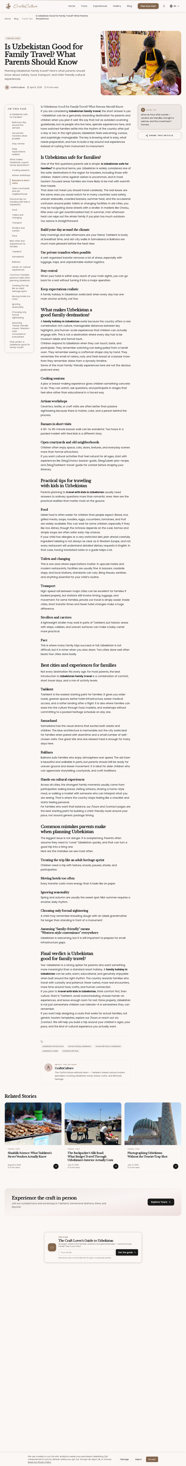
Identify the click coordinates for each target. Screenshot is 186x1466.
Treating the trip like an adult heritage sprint (20, 288)
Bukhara (16, 261)
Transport (17, 222)
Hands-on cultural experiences (21, 268)
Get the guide (125, 1252)
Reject (138, 1459)
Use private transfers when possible (19, 135)
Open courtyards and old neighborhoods (20, 191)
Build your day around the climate (19, 125)
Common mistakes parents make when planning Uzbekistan (20, 277)
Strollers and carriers (18, 229)
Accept (152, 1459)
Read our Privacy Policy (39, 1462)
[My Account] (164, 6)
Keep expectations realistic (18, 151)
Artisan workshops (21, 175)
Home (71, 6)
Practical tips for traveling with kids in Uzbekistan (20, 201)
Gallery (117, 6)
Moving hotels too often (21, 297)
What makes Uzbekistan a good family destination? (19, 162)
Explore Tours (159, 1202)
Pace (14, 235)
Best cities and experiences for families (18, 243)
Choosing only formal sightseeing (19, 315)
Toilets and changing (17, 216)
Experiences (100, 6)
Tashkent (17, 251)
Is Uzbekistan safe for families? (19, 116)
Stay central (18, 143)
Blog (129, 6)
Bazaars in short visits (20, 182)
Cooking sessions (20, 170)
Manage (124, 1459)
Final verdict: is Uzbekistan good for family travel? (20, 344)
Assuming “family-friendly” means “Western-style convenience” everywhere (21, 329)
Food (14, 209)
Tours (84, 6)
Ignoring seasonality (18, 305)
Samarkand (18, 256)
